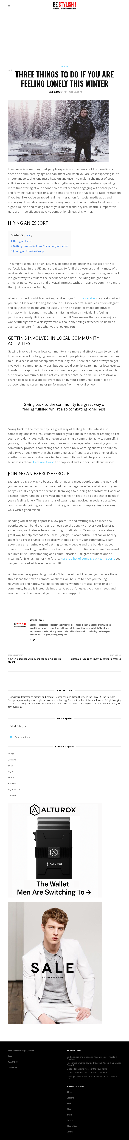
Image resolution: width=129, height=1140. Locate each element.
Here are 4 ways (43, 462)
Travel (11, 777)
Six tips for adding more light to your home (87, 1068)
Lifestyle (64, 66)
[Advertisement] (64, 35)
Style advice (14, 789)
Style (10, 771)
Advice (11, 753)
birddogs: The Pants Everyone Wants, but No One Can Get (92, 1077)
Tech (10, 765)
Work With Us (13, 1061)
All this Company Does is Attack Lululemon (87, 1072)
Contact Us (12, 1067)
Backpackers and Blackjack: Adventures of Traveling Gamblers (92, 1057)
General (12, 795)
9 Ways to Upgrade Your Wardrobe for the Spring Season (34, 661)
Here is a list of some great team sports (88, 558)
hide (28, 235)
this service (87, 298)
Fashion (12, 783)
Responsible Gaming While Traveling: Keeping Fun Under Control (94, 1063)
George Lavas (55, 91)
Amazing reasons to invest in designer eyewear (96, 659)
